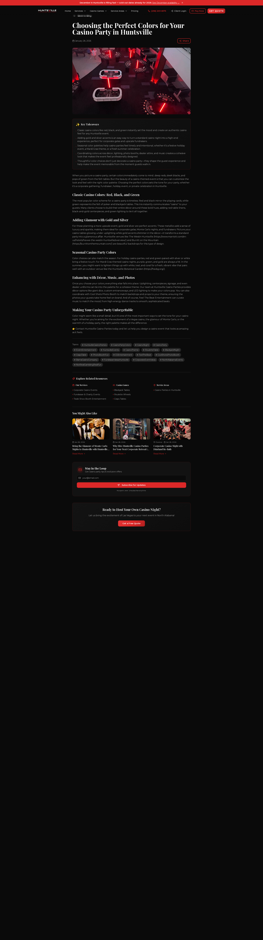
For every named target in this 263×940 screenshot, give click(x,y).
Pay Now (199, 11)
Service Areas (117, 11)
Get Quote (216, 11)
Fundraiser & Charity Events (87, 394)
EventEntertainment (86, 350)
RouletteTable (151, 350)
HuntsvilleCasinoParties (95, 345)
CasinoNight (143, 345)
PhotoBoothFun (101, 355)
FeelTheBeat (145, 355)
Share (186, 41)
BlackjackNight (172, 350)
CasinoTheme (131, 350)
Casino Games (97, 11)
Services (79, 11)
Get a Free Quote (131, 523)
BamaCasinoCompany (87, 360)
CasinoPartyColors (122, 345)
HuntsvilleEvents (111, 350)
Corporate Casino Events (85, 390)
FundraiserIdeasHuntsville (116, 360)
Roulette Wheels (122, 394)
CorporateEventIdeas (145, 360)
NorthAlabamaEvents (172, 360)
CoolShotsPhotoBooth (168, 355)
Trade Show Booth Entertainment (90, 399)
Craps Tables (120, 399)
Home (68, 11)
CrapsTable (81, 355)
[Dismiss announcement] (182, 3)
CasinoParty (161, 345)
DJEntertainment (123, 355)
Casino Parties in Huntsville (168, 390)
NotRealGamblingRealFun (88, 364)
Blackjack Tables (122, 390)
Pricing (134, 11)
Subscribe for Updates (134, 485)
